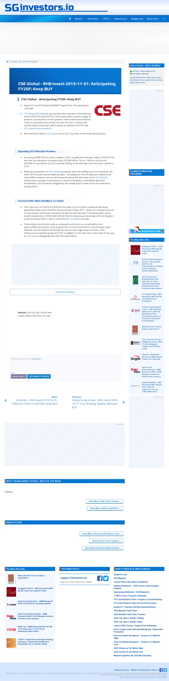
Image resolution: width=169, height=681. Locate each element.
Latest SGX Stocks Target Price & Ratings (135, 625)
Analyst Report (18, 376)
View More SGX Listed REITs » (105, 508)
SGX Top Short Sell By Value (128, 621)
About (165, 677)
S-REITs (106, 18)
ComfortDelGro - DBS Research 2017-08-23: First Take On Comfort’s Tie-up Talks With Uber (152, 387)
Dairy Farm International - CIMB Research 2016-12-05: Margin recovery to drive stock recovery (152, 372)
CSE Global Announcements (37, 128)
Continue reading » (65, 292)
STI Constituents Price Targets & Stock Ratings (138, 599)
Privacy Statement (126, 677)
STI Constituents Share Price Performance (135, 603)
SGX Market (120, 578)
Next (108, 570)
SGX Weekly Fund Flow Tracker (129, 614)
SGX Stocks (93, 18)
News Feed (152, 18)
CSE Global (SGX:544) (34, 113)
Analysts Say (120, 18)
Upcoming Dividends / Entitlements (131, 592)
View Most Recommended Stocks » (102, 548)
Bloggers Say (137, 18)
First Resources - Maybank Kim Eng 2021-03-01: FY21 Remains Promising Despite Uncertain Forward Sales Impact (152, 282)
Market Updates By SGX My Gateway (132, 655)
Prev (61, 570)
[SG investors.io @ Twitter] (106, 578)
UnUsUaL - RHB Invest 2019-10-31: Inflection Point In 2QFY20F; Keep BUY (34, 401)
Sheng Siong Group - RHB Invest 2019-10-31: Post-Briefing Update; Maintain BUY (95, 403)
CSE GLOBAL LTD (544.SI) (39, 376)
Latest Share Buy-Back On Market (131, 582)
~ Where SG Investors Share (136, 670)
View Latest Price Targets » (106, 540)
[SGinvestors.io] (7, 61)
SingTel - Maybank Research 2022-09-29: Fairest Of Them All (152, 356)
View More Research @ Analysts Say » (101, 533)
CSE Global (52, 133)
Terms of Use (140, 677)
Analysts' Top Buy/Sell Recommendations (135, 607)
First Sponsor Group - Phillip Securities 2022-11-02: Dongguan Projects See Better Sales (152, 344)
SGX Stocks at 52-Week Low (128, 652)
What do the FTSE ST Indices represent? (152, 327)
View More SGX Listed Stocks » (104, 501)
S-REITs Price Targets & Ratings (130, 595)
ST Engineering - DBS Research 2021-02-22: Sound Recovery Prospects (152, 297)
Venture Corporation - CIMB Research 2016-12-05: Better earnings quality (35, 602)
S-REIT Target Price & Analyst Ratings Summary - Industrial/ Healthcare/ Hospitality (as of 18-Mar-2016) (35, 641)
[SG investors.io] (70, 18)
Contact (158, 677)
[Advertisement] (65, 264)
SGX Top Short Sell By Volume (129, 618)
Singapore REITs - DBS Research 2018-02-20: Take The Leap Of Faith (152, 249)
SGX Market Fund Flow (125, 610)
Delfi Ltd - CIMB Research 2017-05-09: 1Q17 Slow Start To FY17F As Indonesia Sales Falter (35, 628)
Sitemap (150, 677)
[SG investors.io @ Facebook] (100, 578)
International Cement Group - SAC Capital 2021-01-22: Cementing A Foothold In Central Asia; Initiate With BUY (152, 265)
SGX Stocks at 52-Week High (128, 648)
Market (78, 18)
